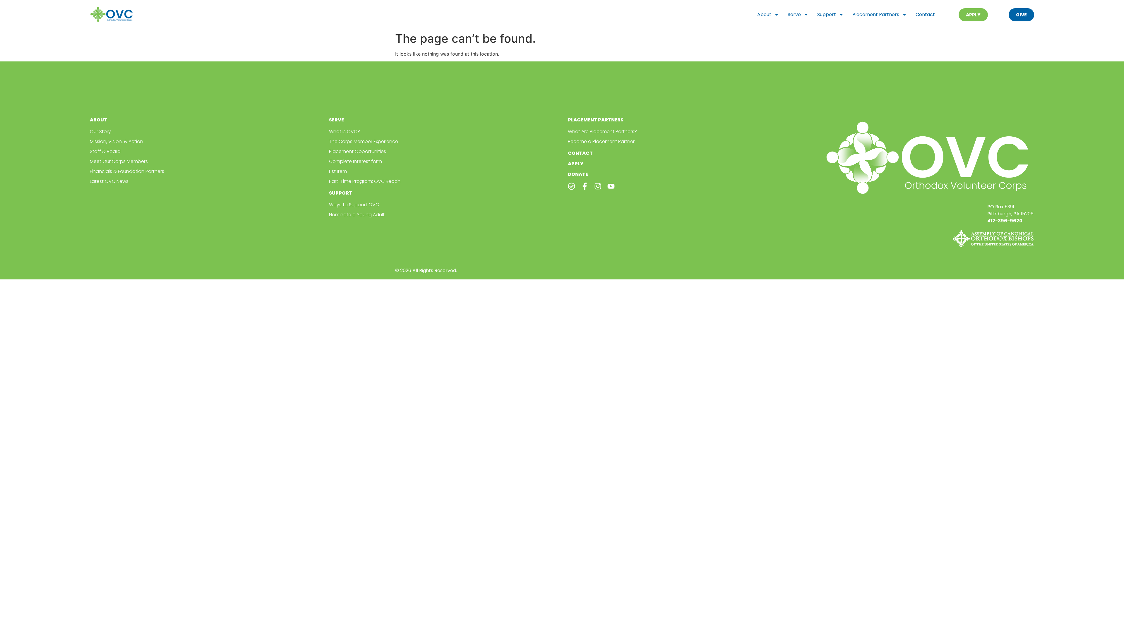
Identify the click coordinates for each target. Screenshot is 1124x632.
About (764, 14)
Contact (925, 14)
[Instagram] (598, 186)
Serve (794, 14)
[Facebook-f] (584, 186)
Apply (575, 163)
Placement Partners (875, 14)
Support (826, 14)
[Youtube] (611, 186)
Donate (578, 174)
